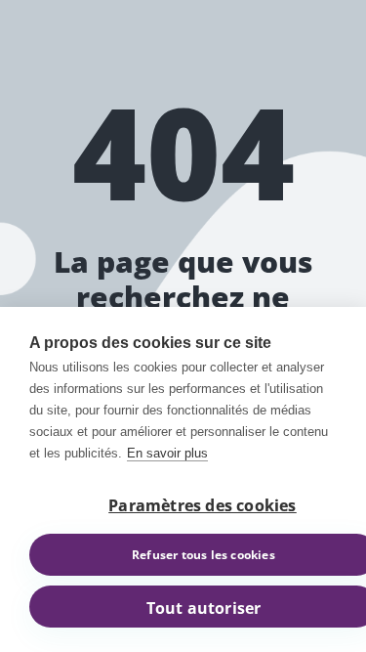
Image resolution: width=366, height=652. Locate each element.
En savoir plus (167, 453)
